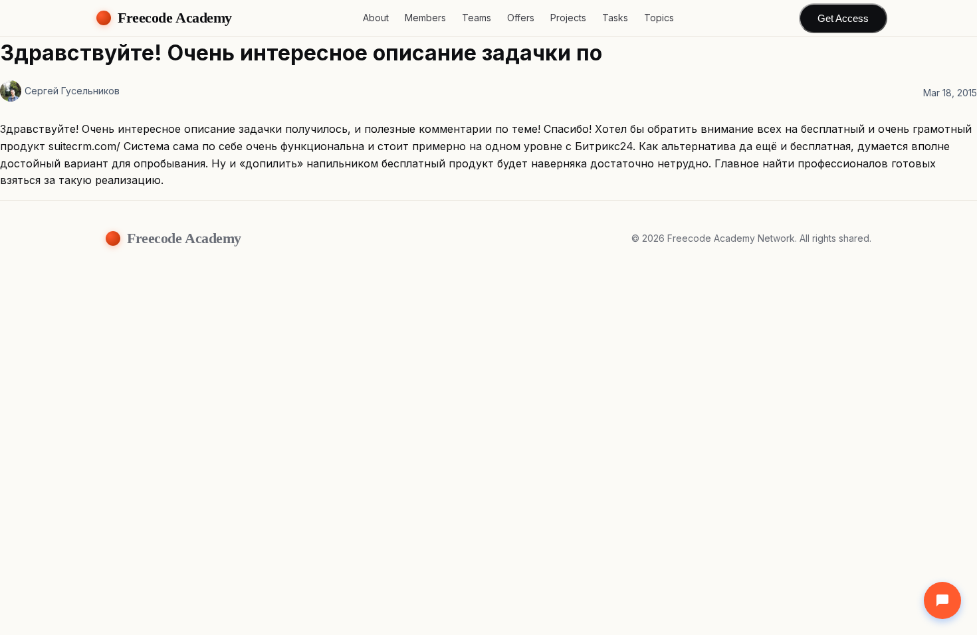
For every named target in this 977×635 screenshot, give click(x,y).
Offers (520, 17)
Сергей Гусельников (72, 90)
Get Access (843, 18)
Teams (476, 17)
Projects (568, 17)
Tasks (615, 17)
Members (425, 17)
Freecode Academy (175, 17)
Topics (659, 17)
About (376, 17)
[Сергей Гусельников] (10, 91)
